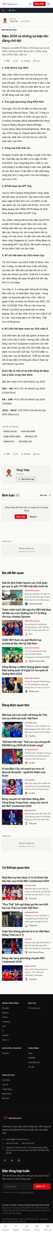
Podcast (5, 1053)
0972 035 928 (28, 1143)
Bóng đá (5, 1008)
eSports (5, 1035)
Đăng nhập (39, 4)
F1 (3, 1031)
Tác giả (31, 1067)
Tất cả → (12, 10)
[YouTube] (12, 1160)
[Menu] (48, 3)
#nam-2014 (9, 441)
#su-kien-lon (25, 441)
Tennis (4, 1017)
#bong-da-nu (10, 431)
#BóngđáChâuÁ (31, 723)
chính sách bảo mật (26, 1192)
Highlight (31, 1057)
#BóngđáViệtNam (31, 749)
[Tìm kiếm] (30, 3)
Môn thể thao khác (9, 30)
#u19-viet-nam (28, 431)
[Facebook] (5, 1160)
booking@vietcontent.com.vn (18, 1139)
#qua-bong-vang (12, 436)
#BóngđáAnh (30, 780)
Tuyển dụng (7, 1089)
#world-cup (31, 436)
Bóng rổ (5, 1012)
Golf (4, 1026)
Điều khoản (6, 1094)
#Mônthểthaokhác (32, 590)
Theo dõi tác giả (27, 479)
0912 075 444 (12, 1143)
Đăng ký (33, 517)
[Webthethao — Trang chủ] (10, 4)
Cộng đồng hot (34, 1062)
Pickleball (6, 1022)
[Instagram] (18, 1160)
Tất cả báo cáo (34, 1008)
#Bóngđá (28, 939)
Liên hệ (5, 1084)
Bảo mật (5, 1098)
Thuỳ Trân (14, 21)
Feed (30, 1053)
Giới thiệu (6, 1080)
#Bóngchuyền (30, 810)
